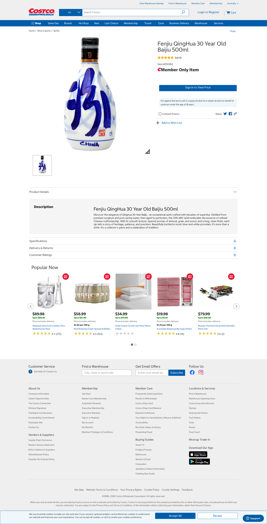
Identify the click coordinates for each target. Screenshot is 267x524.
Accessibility (142, 422)
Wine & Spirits (44, 30)
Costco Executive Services (201, 403)
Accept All (175, 516)
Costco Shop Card (144, 403)
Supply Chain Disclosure (40, 440)
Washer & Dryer (143, 459)
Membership (131, 23)
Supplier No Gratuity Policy (41, 459)
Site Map (79, 489)
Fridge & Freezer (144, 449)
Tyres (161, 23)
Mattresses (141, 454)
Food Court (194, 432)
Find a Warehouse (95, 366)
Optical (192, 408)
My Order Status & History (148, 427)
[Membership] (138, 23)
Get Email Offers (148, 366)
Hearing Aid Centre (198, 413)
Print (233, 31)
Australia (231, 3)
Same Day (53, 23)
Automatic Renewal (91, 403)
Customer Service (41, 366)
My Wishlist (87, 427)
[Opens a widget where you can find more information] (253, 518)
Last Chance (111, 23)
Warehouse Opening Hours (202, 398)
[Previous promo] (31, 306)
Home (32, 30)
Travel (147, 23)
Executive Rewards (91, 413)
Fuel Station (195, 417)
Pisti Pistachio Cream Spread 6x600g (92, 328)
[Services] (224, 23)
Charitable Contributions (40, 413)
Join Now (86, 393)
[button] (185, 12)
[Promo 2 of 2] (135, 345)
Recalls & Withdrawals (146, 398)
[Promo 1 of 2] (132, 345)
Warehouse (201, 23)
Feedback (187, 489)
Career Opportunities (38, 398)
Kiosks (192, 427)
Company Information (38, 393)
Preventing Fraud (144, 432)
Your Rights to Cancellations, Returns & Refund (158, 417)
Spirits (56, 30)
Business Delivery (179, 23)
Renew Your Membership (94, 398)
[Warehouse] (207, 23)
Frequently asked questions (149, 393)
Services (218, 23)
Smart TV (140, 444)
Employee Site (35, 422)
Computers (141, 464)
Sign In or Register (90, 417)
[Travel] (152, 23)
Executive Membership (93, 408)
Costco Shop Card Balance (148, 408)
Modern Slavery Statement (41, 444)
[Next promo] (236, 306)
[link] (225, 114)
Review (217, 516)
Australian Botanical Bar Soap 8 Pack (174, 328)
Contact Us (33, 427)
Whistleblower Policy (38, 454)
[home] (41, 12)
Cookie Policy (151, 489)
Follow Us (196, 366)
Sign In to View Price (198, 87)
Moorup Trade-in (199, 439)
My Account (87, 422)
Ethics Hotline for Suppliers (41, 449)
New (96, 23)
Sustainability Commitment (41, 417)
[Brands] (72, 23)
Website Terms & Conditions (102, 489)
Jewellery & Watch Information (150, 468)
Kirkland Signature (37, 408)
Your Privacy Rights (131, 489)
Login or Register (208, 12)
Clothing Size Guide (145, 473)
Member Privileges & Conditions (97, 432)
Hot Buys (84, 23)
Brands (68, 23)
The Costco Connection (39, 403)
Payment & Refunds (145, 413)
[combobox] (70, 12)
